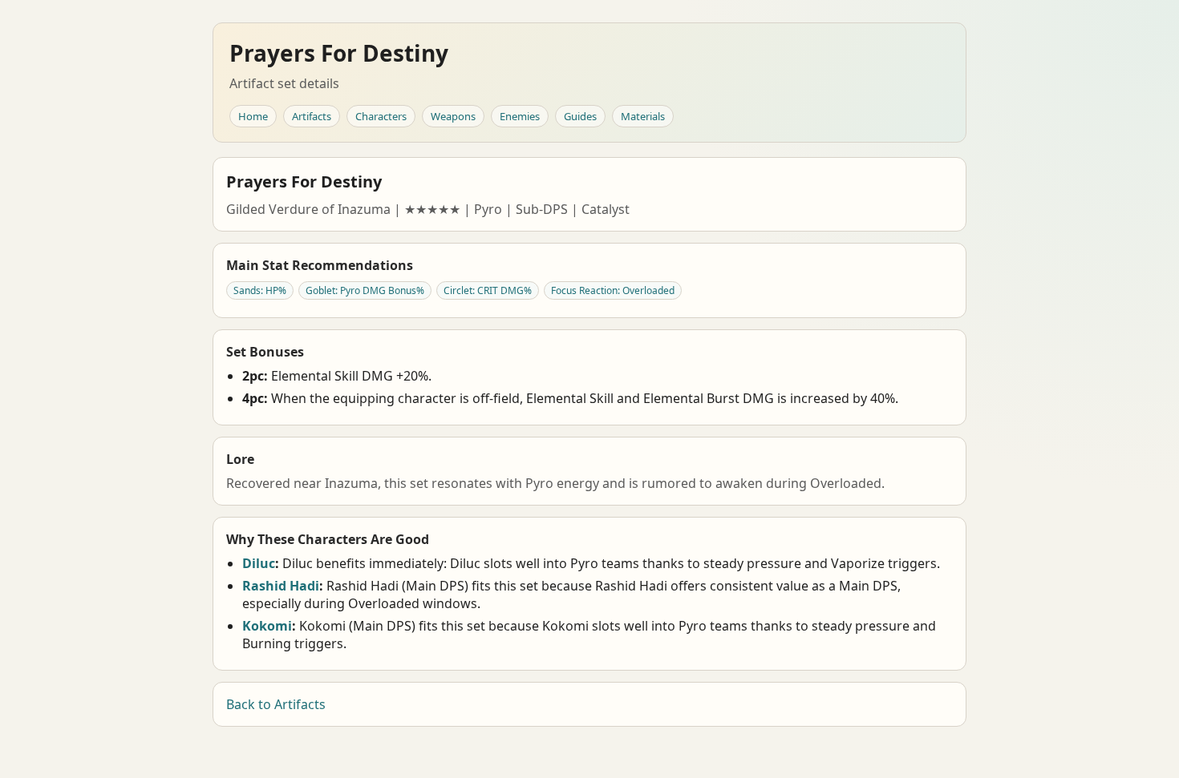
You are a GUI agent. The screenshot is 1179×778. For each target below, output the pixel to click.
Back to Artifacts (276, 704)
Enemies (520, 116)
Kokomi (267, 626)
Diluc (258, 563)
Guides (580, 116)
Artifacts (311, 116)
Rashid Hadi (280, 586)
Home (253, 116)
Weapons (453, 116)
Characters (381, 116)
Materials (643, 116)
